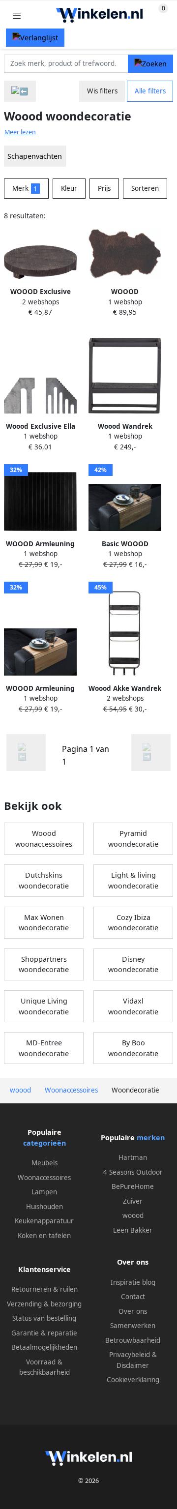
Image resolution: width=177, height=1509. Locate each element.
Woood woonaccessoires (43, 838)
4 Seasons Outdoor (133, 1172)
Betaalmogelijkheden (44, 1347)
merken (151, 1137)
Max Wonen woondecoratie (44, 923)
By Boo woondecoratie (133, 1048)
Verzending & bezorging (44, 1304)
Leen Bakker (132, 1230)
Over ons (132, 1311)
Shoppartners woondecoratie (44, 964)
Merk (24, 188)
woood (133, 1215)
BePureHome (133, 1186)
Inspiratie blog (133, 1282)
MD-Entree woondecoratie (44, 1048)
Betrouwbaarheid (132, 1340)
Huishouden (44, 1206)
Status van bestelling (44, 1318)
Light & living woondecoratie (133, 880)
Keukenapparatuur (44, 1220)
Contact (133, 1296)
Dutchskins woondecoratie (44, 880)
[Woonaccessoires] (20, 91)
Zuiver (133, 1201)
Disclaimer (133, 1365)
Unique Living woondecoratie (44, 1006)
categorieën (44, 1143)
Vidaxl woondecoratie (133, 1006)
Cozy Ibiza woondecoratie (133, 923)
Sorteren (145, 188)
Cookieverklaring (133, 1379)
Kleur (69, 188)
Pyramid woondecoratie (133, 838)
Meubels (44, 1162)
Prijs (104, 188)
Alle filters (150, 91)
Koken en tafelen (44, 1235)
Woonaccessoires (44, 1177)
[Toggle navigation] (17, 15)
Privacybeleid (129, 1354)
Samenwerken (132, 1325)
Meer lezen (20, 132)
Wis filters (102, 91)
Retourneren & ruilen (44, 1289)
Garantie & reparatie (44, 1333)
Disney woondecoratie (133, 964)
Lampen (44, 1191)
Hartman (132, 1157)
